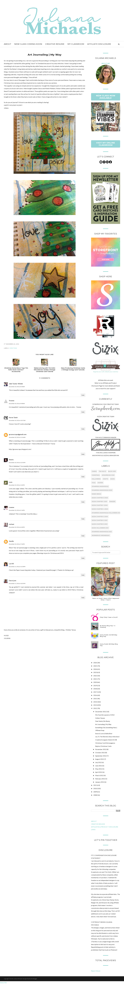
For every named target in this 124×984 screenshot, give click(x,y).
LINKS (93, 829)
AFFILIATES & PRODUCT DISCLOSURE (104, 827)
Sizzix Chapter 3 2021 (99, 524)
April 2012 (98, 772)
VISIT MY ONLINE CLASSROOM (105, 144)
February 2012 (100, 779)
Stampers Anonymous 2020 (102, 490)
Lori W (11, 563)
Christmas (13, 348)
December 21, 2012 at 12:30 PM (17, 566)
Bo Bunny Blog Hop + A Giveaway (107, 626)
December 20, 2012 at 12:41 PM (17, 462)
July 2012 (98, 762)
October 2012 (100, 752)
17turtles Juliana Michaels (15, 978)
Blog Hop (112, 471)
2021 (95, 679)
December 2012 (100, 711)
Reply (83, 395)
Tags (93, 482)
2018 (95, 689)
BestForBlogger (33, 978)
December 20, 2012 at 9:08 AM (17, 403)
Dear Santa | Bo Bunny (102, 721)
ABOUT (94, 821)
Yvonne (11, 400)
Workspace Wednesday (101, 535)
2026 (95, 663)
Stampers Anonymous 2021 (102, 531)
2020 (95, 682)
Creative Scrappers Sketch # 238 (106, 740)
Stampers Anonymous (100, 486)
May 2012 (98, 769)
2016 (95, 695)
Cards (94, 471)
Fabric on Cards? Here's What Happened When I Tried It (105, 599)
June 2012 (98, 766)
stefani (11, 524)
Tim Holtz (102, 471)
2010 (95, 788)
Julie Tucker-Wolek (16, 384)
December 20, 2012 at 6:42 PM (17, 527)
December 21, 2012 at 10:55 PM (17, 583)
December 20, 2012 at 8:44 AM (17, 386)
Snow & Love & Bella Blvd (103, 733)
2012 (95, 708)
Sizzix (112, 479)
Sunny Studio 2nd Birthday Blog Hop (108, 635)
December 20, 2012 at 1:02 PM (17, 485)
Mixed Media (96, 494)
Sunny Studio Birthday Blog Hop (109, 644)
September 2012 (100, 756)
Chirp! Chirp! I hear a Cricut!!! (109, 617)
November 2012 (100, 749)
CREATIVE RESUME (98, 824)
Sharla (11, 459)
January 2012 (99, 782)
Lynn (10, 482)
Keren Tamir (13, 417)
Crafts (105, 479)
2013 (95, 705)
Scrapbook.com (108, 475)
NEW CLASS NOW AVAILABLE (105, 96)
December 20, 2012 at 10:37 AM (17, 420)
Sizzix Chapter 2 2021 (99, 520)
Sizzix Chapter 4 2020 (100, 509)
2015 (95, 698)
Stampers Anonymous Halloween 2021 (106, 512)
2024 (95, 669)
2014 (95, 702)
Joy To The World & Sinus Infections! (107, 736)
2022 (95, 676)
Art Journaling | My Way (103, 724)
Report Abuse (95, 971)
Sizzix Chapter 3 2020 (100, 497)
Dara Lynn (12, 580)
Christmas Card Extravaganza (105, 743)
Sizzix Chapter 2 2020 (100, 516)
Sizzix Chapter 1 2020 (100, 505)
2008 (95, 795)
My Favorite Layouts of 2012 (105, 715)
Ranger (112, 501)
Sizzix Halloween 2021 (100, 528)
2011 (95, 785)
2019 (95, 685)
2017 (95, 692)
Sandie (11, 541)
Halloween (96, 479)
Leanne (11, 507)
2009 (95, 792)
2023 (95, 672)
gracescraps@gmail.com (17, 434)
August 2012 (99, 759)
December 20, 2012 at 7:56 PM (17, 544)
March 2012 (99, 775)
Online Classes (100, 718)
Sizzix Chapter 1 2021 (99, 501)
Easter (100, 482)
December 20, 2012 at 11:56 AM (17, 437)
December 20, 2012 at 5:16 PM (17, 510)
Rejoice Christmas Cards (103, 746)
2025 (95, 666)
